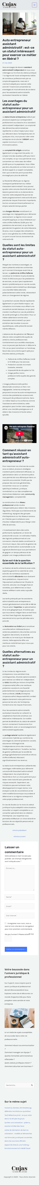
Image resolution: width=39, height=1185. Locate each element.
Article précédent (19, 830)
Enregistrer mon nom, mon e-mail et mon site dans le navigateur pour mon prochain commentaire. (19, 926)
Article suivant (19, 836)
